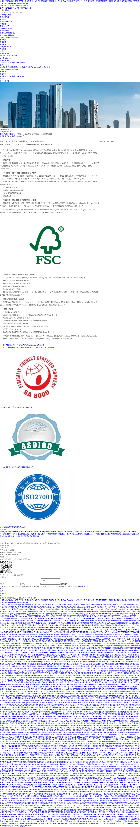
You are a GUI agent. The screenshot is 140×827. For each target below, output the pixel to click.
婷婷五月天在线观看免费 (43, 734)
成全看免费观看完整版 (68, 734)
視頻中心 (3, 51)
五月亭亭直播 (122, 632)
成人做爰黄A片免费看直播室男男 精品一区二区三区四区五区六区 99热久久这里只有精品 (105, 764)
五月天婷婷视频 (113, 677)
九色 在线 (21, 641)
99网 (137, 778)
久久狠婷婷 (12, 789)
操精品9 (77, 696)
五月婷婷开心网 (22, 739)
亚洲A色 (117, 636)
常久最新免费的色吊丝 (10, 723)
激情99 (4, 798)
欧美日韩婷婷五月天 (130, 821)
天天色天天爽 (63, 662)
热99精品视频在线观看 (21, 673)
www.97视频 (30, 734)
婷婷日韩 (23, 819)
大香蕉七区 (131, 605)
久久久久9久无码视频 (73, 787)
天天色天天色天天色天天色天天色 (29, 648)
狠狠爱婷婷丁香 (7, 826)
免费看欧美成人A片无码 (28, 712)
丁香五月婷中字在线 (53, 659)
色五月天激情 (34, 798)
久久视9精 (27, 753)
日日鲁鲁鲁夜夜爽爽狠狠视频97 (74, 798)
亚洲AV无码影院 (61, 618)
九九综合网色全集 (124, 700)
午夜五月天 (38, 801)
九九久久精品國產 (6, 671)
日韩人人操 (82, 794)
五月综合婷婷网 (63, 630)
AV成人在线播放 (105, 737)
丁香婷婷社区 (51, 764)
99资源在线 (132, 789)
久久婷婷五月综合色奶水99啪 (20, 780)
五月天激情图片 (98, 814)
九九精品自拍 (45, 778)
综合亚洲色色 (31, 696)
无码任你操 (125, 725)
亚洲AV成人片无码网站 (92, 766)
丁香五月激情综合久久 (44, 817)
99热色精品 (9, 769)
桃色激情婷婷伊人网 (49, 666)
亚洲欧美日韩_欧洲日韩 (68, 625)
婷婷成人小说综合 (125, 618)
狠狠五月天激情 (82, 737)
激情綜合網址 (123, 696)
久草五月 (126, 673)
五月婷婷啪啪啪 (46, 819)
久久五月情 (76, 691)
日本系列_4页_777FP (75, 766)
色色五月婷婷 (61, 666)
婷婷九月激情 (7, 794)
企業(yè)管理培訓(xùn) (7, 33)
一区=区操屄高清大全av (63, 794)
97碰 (90, 655)
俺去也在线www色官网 (130, 646)
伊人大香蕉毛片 (14, 716)
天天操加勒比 (50, 682)
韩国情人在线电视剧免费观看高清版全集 (38, 744)
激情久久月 (108, 796)
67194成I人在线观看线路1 (13, 634)
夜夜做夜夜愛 (91, 611)
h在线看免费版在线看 (54, 732)
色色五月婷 (56, 817)
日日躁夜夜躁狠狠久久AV (36, 616)
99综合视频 (67, 739)
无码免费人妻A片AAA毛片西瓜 (104, 817)
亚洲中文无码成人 (115, 725)
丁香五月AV (53, 623)
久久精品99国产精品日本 (125, 782)
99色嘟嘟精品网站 (123, 687)
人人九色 (51, 750)
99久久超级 (38, 618)
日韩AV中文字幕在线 (122, 664)
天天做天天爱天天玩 (75, 618)
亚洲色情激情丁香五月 (84, 803)
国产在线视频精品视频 (97, 773)
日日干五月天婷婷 (36, 755)
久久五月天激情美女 (18, 778)
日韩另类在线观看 (17, 682)
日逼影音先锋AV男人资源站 (20, 732)
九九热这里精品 (131, 709)
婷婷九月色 (48, 707)
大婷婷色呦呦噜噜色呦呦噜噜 (117, 803)
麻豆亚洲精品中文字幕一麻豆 (10, 730)
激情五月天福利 (20, 821)
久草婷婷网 (108, 675)
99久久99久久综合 (54, 605)
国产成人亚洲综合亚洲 (86, 634)
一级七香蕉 (75, 791)
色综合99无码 (99, 634)
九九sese (130, 718)
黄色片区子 (91, 609)
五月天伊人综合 (9, 821)
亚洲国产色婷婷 (101, 705)
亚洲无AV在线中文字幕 (90, 675)
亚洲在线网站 (43, 760)
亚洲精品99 (6, 817)
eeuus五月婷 (68, 689)
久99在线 (9, 691)
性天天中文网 (10, 696)
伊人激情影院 (4, 714)
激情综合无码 (76, 739)
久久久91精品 (82, 775)
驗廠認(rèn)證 (4, 31)
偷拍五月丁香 (121, 666)
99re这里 (39, 796)
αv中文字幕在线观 (58, 684)
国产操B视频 (103, 741)
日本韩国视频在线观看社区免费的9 (63, 641)
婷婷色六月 (74, 741)
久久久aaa (105, 709)
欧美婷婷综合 (119, 689)
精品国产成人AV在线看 (74, 728)
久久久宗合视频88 (127, 630)
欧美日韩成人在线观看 (27, 652)
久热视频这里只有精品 (108, 755)
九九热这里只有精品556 (56, 785)
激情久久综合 (15, 646)
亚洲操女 (38, 773)
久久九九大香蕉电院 (46, 691)
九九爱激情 (127, 814)
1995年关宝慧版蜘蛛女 (69, 611)
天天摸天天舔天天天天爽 (116, 714)
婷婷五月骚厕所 (22, 789)
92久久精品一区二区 (62, 682)
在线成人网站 (54, 741)
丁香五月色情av (104, 746)
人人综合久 (58, 821)
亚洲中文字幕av (115, 630)
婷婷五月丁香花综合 (91, 700)
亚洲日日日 (27, 769)
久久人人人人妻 (81, 821)
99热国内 (41, 748)
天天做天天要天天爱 (101, 748)
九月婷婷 (72, 771)
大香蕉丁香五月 (52, 746)
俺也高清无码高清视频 (44, 703)
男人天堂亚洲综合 (115, 646)
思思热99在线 (80, 614)
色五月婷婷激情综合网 (23, 625)
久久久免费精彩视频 (22, 668)
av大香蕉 (64, 632)
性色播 (121, 807)
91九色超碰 (105, 698)
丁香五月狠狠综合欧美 (66, 636)
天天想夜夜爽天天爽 (73, 650)
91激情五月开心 (47, 709)
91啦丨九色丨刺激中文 (93, 666)
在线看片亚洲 (93, 682)
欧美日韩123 (70, 666)
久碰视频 (8, 664)
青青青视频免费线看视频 (8, 734)
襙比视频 (96, 725)
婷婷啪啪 (136, 780)
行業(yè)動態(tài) (5, 46)
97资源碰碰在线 (36, 700)
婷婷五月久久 (71, 807)
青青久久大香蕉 (98, 744)
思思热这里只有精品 (117, 716)
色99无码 (92, 632)
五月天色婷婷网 (127, 746)
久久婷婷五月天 (129, 775)
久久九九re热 (63, 771)
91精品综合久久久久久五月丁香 (36, 716)
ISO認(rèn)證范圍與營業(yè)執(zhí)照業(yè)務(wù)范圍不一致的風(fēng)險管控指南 (28, 531)
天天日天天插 (29, 801)
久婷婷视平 (134, 725)
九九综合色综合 (22, 677)
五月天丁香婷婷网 (31, 611)
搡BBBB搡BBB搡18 (39, 769)
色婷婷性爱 (62, 803)
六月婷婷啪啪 (123, 789)
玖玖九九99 (51, 814)
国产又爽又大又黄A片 (111, 805)
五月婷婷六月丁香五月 (57, 787)
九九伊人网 (126, 798)
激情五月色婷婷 (32, 748)
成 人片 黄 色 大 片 (121, 732)
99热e (131, 636)
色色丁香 (85, 655)
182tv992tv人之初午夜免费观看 (109, 753)
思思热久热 (64, 817)
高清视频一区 (110, 780)
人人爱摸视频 (106, 785)
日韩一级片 (112, 641)
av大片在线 (116, 801)
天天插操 (39, 687)
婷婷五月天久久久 (118, 616)
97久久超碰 (15, 709)
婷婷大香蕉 (116, 652)
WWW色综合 (82, 668)
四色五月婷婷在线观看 (98, 605)
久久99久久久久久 (27, 725)
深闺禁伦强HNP (33, 691)
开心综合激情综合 (102, 671)
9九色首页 (112, 798)
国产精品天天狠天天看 (124, 748)
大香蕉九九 (74, 634)
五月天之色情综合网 (32, 737)
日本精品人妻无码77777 (38, 673)
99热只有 (134, 648)
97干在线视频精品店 (86, 725)
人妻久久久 (117, 655)
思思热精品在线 (74, 652)
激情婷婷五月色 (21, 696)
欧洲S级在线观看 (12, 760)
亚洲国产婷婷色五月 (58, 650)
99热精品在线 (29, 682)
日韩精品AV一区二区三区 (65, 764)
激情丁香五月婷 (53, 810)
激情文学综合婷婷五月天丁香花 (93, 689)
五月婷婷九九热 (5, 611)
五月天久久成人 (123, 773)
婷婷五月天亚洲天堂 (48, 805)
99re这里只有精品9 (130, 639)
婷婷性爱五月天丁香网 (14, 639)
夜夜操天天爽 (53, 803)
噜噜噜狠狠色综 (110, 712)
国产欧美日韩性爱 (80, 609)
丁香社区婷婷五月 (84, 746)
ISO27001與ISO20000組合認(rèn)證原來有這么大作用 (62, 534)
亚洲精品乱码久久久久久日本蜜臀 (48, 664)
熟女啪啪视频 (112, 700)
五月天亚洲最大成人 (113, 757)
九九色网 (10, 748)
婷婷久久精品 (49, 627)
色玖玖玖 (98, 646)
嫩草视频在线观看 (45, 737)
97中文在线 (11, 625)
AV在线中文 (57, 744)
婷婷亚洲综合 (74, 616)
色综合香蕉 (60, 696)
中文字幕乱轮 (34, 732)
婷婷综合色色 (32, 677)
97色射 (32, 655)
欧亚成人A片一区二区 (17, 684)
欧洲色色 (3, 782)
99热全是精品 (17, 814)
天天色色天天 (111, 623)
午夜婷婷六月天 (28, 618)
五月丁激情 (21, 734)
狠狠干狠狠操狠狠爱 (58, 812)
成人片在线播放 (115, 746)
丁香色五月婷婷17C (109, 659)
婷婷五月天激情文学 (51, 757)
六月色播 (119, 814)
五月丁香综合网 (10, 741)
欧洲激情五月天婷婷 (95, 662)
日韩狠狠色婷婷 (133, 732)
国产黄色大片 (60, 805)
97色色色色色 (80, 657)
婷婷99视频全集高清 (103, 771)
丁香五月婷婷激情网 (83, 810)
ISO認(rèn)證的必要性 (63, 531)
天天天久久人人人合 (130, 625)
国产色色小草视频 (105, 652)
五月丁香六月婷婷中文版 (103, 801)
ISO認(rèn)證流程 (77, 531)
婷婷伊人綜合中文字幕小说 (67, 623)
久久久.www (98, 659)
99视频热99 (26, 634)
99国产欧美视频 (102, 627)
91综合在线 (6, 666)
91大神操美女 (21, 741)
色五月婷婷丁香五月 (111, 696)
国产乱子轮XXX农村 (118, 812)
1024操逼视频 (11, 614)
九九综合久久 (120, 823)
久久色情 (31, 689)
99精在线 (78, 755)
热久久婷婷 (15, 652)
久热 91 (45, 755)
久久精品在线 (87, 744)
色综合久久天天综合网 (60, 766)
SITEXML (14, 56)
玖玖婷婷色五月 (76, 744)
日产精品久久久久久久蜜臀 (112, 703)
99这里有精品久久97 (122, 684)
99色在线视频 (50, 794)
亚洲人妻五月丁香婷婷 (50, 636)
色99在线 (130, 723)
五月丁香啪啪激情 (25, 746)
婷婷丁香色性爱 (7, 609)
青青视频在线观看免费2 (28, 607)
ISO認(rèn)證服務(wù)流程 (9, 37)
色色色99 (120, 755)
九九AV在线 (56, 607)
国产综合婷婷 (105, 620)
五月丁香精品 (30, 687)
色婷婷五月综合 (66, 775)
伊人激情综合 (38, 671)
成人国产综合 (103, 641)
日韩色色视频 (33, 791)
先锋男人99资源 (93, 789)
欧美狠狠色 (69, 684)
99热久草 (69, 655)
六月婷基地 (80, 705)
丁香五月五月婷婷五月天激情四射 (98, 639)
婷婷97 (87, 716)
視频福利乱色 (81, 819)
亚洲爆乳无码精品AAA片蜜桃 (22, 630)
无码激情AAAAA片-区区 (120, 693)
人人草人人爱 (57, 796)
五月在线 (31, 773)
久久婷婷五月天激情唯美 (97, 780)
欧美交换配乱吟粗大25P (129, 794)
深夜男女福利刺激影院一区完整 (66, 814)
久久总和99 (80, 700)
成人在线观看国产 (36, 668)
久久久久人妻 (101, 623)
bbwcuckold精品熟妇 (114, 769)
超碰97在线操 (36, 666)
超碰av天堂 (76, 698)
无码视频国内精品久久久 (60, 705)
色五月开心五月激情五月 (16, 766)
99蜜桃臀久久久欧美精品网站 (38, 803)
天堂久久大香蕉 (55, 632)
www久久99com (93, 821)
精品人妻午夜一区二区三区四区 (120, 810)
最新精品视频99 (125, 691)
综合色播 (58, 643)
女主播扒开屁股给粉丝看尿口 (30, 657)
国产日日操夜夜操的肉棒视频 (102, 655)
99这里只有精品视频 (102, 798)
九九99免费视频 (132, 641)
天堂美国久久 (21, 812)
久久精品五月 (121, 778)
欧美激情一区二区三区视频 (73, 760)
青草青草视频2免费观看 (118, 791)
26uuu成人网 (125, 753)
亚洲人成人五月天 (92, 741)
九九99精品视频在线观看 (62, 782)
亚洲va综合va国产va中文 (93, 677)
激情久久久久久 (15, 655)
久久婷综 (123, 718)
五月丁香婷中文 (42, 730)
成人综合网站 (98, 696)
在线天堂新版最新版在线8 (122, 796)
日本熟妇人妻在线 (6, 605)
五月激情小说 (96, 709)
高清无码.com (116, 737)
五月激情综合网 (16, 791)
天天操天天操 (73, 778)
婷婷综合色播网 (60, 750)
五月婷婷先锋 (83, 789)
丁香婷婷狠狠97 (114, 671)
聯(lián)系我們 (5, 53)
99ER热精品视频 (117, 614)
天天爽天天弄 (113, 766)
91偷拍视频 (126, 760)
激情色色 (124, 757)
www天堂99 (18, 618)
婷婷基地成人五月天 (75, 675)
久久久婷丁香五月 (103, 775)
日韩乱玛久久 (14, 773)
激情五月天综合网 (11, 641)
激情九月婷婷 (132, 757)
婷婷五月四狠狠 (72, 750)
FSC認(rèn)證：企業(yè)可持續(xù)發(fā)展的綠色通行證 (25, 345)
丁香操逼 (109, 773)
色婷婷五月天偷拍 (76, 664)
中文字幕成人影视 (102, 668)
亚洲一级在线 (126, 737)
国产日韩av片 (113, 734)
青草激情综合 (108, 636)
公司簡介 (3, 19)
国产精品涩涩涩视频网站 (15, 627)
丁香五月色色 (80, 817)
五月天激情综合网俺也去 (60, 737)
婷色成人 (72, 817)
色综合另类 (47, 807)
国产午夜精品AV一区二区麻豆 (110, 750)
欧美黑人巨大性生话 (33, 819)
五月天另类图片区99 (92, 693)
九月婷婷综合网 (39, 794)
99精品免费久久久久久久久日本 (119, 741)
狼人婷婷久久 (46, 773)
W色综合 (131, 655)
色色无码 (23, 757)
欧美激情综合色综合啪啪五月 (88, 778)
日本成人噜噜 (72, 773)
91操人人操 (14, 616)
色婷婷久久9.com (69, 614)
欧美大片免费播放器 (92, 657)
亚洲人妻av (77, 655)
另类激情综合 (86, 755)
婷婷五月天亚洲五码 (116, 668)
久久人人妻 (113, 632)
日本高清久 (29, 632)
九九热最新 (24, 605)
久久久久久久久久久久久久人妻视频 (75, 796)
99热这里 (16, 712)
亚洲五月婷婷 (4, 805)
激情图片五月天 (43, 721)
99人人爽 (108, 607)
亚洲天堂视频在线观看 (125, 698)
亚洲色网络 (37, 643)
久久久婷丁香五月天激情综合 (29, 650)
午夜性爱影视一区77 (34, 741)
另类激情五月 (133, 693)
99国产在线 (52, 716)
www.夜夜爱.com (33, 714)
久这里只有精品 (124, 677)
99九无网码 (120, 817)
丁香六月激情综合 (14, 725)
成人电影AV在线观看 (36, 707)
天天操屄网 (134, 741)
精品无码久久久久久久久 (58, 675)
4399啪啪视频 (60, 627)
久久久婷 (129, 666)
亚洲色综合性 (61, 762)
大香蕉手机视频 (65, 748)
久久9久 (73, 730)
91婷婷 (114, 773)
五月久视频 (6, 732)
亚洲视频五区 (90, 723)
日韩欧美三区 (66, 744)
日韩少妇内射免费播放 (45, 677)
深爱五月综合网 (108, 732)
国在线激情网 (121, 623)
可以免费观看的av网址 (41, 632)
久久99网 (29, 680)
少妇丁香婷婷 (110, 823)
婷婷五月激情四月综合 (50, 789)
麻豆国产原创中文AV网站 (22, 826)
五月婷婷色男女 (10, 785)
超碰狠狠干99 (37, 807)
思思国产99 (32, 762)
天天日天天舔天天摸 (84, 673)
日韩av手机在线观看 (67, 755)
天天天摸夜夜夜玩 (83, 625)
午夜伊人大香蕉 (83, 785)
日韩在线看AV (48, 728)
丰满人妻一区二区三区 (101, 760)
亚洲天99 (34, 721)
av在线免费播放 (49, 634)
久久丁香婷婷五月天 (83, 605)
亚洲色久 (82, 741)
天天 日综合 (131, 778)
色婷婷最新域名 (94, 737)
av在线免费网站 (69, 700)
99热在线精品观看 (33, 812)
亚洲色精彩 (12, 812)
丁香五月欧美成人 (35, 771)
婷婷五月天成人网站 (62, 634)
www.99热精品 (52, 725)
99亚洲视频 (81, 734)
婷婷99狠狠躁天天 (96, 625)
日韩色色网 (20, 632)
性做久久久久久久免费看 (18, 714)
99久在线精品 (24, 798)
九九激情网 (39, 652)
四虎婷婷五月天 (69, 723)
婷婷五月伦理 (30, 684)
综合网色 (115, 789)
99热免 (90, 659)
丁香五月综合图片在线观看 (17, 810)
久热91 (2, 744)
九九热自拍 (9, 803)
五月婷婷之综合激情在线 (67, 810)
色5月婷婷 (65, 616)
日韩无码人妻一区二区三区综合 (127, 712)
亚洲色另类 (131, 643)
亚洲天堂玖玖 (69, 696)
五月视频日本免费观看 (16, 801)
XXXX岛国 (9, 618)
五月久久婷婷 (9, 643)
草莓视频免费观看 (71, 785)
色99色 (104, 677)
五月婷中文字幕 (45, 650)
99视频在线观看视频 (127, 671)
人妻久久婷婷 (64, 730)
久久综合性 (103, 821)
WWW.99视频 (124, 657)
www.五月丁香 (13, 796)
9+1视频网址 (109, 673)
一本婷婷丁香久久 (83, 769)
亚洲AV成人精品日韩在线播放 (32, 609)
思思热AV (80, 712)
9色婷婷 (80, 687)
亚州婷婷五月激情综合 (14, 623)
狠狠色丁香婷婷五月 (68, 605)
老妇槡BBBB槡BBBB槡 (109, 648)
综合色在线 (26, 639)
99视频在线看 (58, 671)
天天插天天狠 (84, 632)
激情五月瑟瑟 (104, 657)
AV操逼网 (94, 746)
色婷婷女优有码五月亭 (96, 796)
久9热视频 (93, 623)
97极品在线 (56, 639)
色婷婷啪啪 (112, 748)
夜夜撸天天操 (129, 817)
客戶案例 (3, 40)
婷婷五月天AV (54, 721)
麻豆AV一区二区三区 (20, 691)
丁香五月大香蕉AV (91, 753)
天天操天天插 (49, 718)
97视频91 (13, 659)
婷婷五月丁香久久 (112, 807)
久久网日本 (43, 714)
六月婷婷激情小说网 (33, 778)
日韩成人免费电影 (60, 680)
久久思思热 (70, 609)
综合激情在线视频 (97, 680)
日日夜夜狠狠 (25, 721)
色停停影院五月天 (107, 723)
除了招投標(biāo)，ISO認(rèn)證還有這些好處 (96, 534)
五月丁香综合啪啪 (70, 673)
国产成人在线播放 (87, 696)
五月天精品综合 (75, 682)
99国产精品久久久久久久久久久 (14, 705)
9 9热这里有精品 (81, 662)
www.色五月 (27, 620)
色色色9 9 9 (6, 721)
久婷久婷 (85, 682)
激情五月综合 (85, 691)
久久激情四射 (127, 668)
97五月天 (16, 605)
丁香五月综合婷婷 (30, 764)
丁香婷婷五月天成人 (89, 707)
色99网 (44, 746)
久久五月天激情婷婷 (45, 614)
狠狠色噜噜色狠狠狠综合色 (42, 630)
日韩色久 (128, 650)
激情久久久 (24, 730)
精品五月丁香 (127, 787)
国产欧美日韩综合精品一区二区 (95, 643)
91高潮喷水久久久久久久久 (78, 630)
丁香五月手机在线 (65, 698)
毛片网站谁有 (4, 773)
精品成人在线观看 (82, 730)
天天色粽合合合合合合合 (112, 744)
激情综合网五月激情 (24, 659)
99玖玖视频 (29, 728)
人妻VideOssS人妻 (17, 611)
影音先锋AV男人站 (88, 646)
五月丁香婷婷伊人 (42, 623)
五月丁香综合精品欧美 (129, 662)
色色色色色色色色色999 (102, 614)
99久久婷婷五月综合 (64, 791)
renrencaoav (22, 616)
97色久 (2, 691)
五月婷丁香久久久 (60, 728)
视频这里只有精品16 (103, 791)
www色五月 (96, 755)
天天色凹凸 (106, 812)
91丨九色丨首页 (33, 775)
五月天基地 (12, 677)
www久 (74, 775)
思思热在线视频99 (101, 687)
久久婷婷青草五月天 (90, 728)
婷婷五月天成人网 (95, 785)
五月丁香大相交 (71, 805)
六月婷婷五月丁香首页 (129, 785)
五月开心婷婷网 (127, 769)
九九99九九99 (89, 703)
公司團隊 (3, 24)
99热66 (2, 696)
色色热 (8, 744)
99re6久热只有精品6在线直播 (23, 671)
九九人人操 (122, 734)
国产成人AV (25, 655)
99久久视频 (60, 700)
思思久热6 (105, 716)
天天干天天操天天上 (132, 689)
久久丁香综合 (134, 762)
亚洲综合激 (9, 675)
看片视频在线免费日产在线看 (68, 725)
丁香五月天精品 (72, 680)
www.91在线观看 (121, 819)
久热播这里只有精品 (128, 705)
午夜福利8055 (118, 821)
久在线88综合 (31, 821)
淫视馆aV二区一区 (48, 643)
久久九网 (90, 819)
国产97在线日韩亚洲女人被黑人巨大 (22, 787)
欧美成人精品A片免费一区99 (101, 616)
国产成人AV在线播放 (117, 775)
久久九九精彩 (66, 732)
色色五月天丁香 (89, 687)
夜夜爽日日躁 (108, 609)
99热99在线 (135, 691)
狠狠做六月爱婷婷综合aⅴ (85, 607)
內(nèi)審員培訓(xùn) (7, 35)
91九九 (22, 716)
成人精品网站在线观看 (43, 641)
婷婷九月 (57, 611)
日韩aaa (53, 646)
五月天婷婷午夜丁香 (59, 620)
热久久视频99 (104, 630)
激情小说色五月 (12, 782)
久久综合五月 (99, 607)
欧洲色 (16, 607)
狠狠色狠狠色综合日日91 (130, 728)
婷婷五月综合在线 (90, 627)
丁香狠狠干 (113, 698)
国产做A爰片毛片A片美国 (45, 821)
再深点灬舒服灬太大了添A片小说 (97, 734)
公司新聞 (3, 44)
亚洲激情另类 (47, 723)
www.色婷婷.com (45, 798)
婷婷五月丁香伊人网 (55, 714)
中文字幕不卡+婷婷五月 (15, 764)
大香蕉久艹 (92, 775)
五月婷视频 (100, 684)
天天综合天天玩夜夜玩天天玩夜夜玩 (56, 652)
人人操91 (108, 707)
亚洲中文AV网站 (54, 755)
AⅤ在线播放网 (102, 611)
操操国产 (87, 732)
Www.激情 (72, 821)
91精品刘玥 (91, 671)
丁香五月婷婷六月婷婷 (59, 807)
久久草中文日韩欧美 (19, 664)
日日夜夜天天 (103, 682)
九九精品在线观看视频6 (13, 698)
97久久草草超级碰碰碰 (68, 659)
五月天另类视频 (134, 609)
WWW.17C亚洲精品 (82, 641)
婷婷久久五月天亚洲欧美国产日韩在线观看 (123, 682)
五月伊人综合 (71, 712)
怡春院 (82, 716)
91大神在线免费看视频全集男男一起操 (49, 739)
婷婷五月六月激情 (10, 750)
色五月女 (136, 668)
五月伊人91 (54, 771)
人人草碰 (43, 732)
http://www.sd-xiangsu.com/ (17, 689)
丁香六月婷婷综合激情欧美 (84, 636)
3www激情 (106, 762)
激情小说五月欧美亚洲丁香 (91, 648)
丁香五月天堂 (37, 636)
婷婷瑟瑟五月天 (84, 823)
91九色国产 (37, 805)
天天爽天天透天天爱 (115, 611)
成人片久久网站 (57, 798)
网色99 (111, 664)
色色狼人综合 (53, 698)
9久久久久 (102, 730)
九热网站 (106, 625)
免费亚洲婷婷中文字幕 (100, 787)
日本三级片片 (119, 739)
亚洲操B (124, 655)
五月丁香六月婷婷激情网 (116, 650)
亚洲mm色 (31, 739)
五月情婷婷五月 (110, 814)
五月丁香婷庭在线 (10, 632)
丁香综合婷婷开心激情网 (55, 673)
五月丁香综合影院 (49, 700)
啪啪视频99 (90, 817)
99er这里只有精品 (43, 675)
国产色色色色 (109, 684)
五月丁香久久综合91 (106, 794)
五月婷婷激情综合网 (38, 659)
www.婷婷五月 (45, 657)
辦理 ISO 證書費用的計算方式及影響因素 (25, 536)
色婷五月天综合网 (49, 618)
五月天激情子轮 (12, 648)
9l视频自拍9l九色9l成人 (58, 712)
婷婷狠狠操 (94, 641)
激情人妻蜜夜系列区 (125, 680)
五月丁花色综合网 (99, 757)
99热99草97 (84, 698)
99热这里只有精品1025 (43, 684)
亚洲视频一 (47, 705)
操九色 (119, 798)
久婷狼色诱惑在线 (98, 712)
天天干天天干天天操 (59, 819)
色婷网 (9, 775)
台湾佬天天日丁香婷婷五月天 (85, 771)
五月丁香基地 (51, 762)
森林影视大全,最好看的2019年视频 (12, 728)
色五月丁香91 (33, 605)
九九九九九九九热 (19, 687)
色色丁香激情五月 (120, 723)
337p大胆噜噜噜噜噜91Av (47, 791)
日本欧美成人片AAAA (130, 611)
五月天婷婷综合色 (89, 664)
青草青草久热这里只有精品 (63, 691)
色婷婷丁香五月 (72, 789)
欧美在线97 (26, 700)
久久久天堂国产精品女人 (29, 646)
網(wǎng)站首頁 (5, 15)
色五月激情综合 (77, 732)
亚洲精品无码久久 (27, 643)
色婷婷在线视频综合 (12, 657)
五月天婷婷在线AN (116, 625)
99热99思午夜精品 (10, 718)
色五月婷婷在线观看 (100, 650)
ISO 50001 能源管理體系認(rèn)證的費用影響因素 (27, 534)
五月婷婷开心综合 (123, 659)
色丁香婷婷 (75, 748)
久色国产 (98, 762)
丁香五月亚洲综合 (23, 755)
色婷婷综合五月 (27, 698)
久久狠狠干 (21, 680)
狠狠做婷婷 (98, 703)
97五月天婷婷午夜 (117, 639)
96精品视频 (104, 725)
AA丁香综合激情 (82, 807)
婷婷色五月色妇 (21, 703)
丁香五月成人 (71, 769)
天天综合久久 (64, 721)
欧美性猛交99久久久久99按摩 (41, 753)
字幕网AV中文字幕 (102, 632)
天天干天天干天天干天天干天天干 (75, 671)
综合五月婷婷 (59, 693)
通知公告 (21, 136)
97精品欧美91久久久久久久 (116, 730)
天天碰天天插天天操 (49, 648)
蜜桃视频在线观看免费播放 (111, 662)
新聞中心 (3, 74)
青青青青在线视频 (76, 707)
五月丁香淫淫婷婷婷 (86, 748)
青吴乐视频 (99, 805)
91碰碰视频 (21, 718)
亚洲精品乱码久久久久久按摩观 (54, 655)
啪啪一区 (125, 609)
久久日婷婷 (128, 675)
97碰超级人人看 (83, 773)
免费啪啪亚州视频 (124, 648)
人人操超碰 (56, 734)
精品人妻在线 (18, 769)
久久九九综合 (71, 803)
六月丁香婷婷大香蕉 (116, 787)
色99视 (25, 791)
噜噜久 (87, 620)
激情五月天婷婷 (36, 639)
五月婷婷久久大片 (93, 750)
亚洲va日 (126, 614)
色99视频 (105, 646)
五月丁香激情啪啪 (98, 673)
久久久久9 (62, 789)
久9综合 (92, 791)
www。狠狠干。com (80, 684)
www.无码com (23, 760)
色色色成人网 (80, 666)
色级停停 (16, 757)
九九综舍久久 (9, 668)
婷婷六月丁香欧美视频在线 (83, 757)
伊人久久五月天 (76, 648)
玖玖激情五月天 (10, 739)
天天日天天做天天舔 (20, 803)
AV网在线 (29, 718)
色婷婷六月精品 (96, 810)
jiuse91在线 (90, 798)
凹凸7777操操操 (85, 616)
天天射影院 (46, 771)
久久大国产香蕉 (129, 807)
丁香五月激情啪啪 (10, 755)
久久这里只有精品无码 (50, 668)
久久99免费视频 (13, 650)
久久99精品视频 (70, 627)
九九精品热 (99, 618)
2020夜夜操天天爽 (8, 703)
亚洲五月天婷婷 (43, 646)
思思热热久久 (37, 728)
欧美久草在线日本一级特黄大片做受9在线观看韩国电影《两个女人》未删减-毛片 (91, 718)
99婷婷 (54, 630)
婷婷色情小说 (31, 664)
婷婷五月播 (81, 693)
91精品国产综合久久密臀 (113, 634)
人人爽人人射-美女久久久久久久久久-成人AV (32, 750)
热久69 (92, 769)
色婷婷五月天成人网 (81, 714)
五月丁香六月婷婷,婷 (42, 787)
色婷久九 (105, 810)
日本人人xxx (124, 762)
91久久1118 (8, 687)
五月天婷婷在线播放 (17, 737)
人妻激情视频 (15, 666)
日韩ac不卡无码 (90, 705)
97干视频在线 (65, 664)
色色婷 (71, 714)
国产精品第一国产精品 (26, 723)
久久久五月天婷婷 (84, 680)
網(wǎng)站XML (83, 586)
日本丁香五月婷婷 (86, 650)
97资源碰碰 (38, 723)
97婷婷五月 (35, 625)
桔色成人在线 (11, 680)
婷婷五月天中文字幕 (85, 812)
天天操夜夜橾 (48, 671)
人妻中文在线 (116, 721)
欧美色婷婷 (129, 739)
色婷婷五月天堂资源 (109, 666)
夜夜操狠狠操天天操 (63, 648)
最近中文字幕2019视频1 (35, 757)
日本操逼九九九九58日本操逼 (34, 627)
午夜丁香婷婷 (80, 723)
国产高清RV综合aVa (98, 823)
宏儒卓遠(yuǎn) (5, 17)
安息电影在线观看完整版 (97, 782)
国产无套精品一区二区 (78, 639)
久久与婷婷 (124, 636)
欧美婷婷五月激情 (114, 705)
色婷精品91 (73, 721)
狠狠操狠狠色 (53, 662)
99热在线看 (24, 773)
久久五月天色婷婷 (59, 709)
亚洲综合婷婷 (109, 689)
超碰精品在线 (41, 696)
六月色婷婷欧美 (132, 734)
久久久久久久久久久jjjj (68, 607)
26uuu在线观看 (26, 666)
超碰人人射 (80, 801)
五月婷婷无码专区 (83, 623)
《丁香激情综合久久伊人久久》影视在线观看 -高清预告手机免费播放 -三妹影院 (27, 693)
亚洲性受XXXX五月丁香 (127, 805)
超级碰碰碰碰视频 (23, 614)
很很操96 (117, 794)
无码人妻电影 (93, 730)
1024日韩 (78, 646)
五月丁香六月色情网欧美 (34, 766)
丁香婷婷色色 (47, 639)
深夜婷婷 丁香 (32, 810)
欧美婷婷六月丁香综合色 (23, 807)
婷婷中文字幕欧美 (43, 712)
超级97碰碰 (92, 684)
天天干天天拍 (81, 611)
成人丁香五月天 (26, 636)
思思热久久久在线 (59, 609)
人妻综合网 (73, 687)
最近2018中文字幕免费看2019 (17, 762)
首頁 (1, 134)
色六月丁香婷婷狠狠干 (59, 773)
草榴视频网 (39, 655)
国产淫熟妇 (47, 607)
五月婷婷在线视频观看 (20, 707)
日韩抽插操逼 (114, 657)
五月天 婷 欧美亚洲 (21, 771)
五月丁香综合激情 (72, 812)
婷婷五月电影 (17, 794)
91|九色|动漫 (82, 750)
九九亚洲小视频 (125, 652)
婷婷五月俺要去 (36, 780)
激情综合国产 (51, 696)
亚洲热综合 (46, 687)
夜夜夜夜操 (17, 609)
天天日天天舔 (86, 709)
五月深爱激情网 (45, 812)
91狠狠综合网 (44, 775)
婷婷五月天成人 (93, 630)
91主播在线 (100, 609)
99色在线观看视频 (17, 744)
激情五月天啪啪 (78, 703)
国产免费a (117, 609)
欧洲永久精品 (47, 796)
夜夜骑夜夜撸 (115, 762)
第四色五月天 (89, 801)
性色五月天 (58, 616)
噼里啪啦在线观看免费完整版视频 (25, 675)
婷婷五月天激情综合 (52, 748)
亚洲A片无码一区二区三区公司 (104, 819)
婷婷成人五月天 (27, 794)
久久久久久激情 (133, 803)
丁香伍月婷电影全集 (14, 636)
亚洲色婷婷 (135, 744)
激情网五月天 (42, 810)
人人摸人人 (60, 646)
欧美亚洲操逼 (31, 703)
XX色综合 (73, 737)
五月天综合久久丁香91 (117, 709)
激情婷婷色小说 (116, 620)
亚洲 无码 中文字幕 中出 (103, 721)
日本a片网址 (97, 812)
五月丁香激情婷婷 (104, 728)
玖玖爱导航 (101, 707)
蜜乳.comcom (74, 716)
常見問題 (3, 49)
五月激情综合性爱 (88, 618)
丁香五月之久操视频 (100, 803)
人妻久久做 (49, 616)
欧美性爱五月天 (16, 700)
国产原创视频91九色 (40, 785)
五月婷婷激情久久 (29, 623)
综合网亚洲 (88, 712)
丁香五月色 (33, 730)
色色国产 (45, 662)
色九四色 (73, 705)
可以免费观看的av (16, 620)
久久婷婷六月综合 (96, 732)
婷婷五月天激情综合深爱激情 (85, 762)
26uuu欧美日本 (39, 682)
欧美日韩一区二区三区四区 (9, 746)
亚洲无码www (27, 805)
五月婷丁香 (114, 618)
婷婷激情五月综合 (8, 771)
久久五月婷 (118, 673)
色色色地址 (34, 614)
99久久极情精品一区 (129, 707)
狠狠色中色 (45, 741)
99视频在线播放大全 (49, 780)
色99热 (74, 794)
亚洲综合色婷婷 (54, 730)
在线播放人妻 (116, 785)
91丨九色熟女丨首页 (20, 662)
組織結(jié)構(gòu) (6, 21)
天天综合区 (37, 709)
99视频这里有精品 (37, 634)
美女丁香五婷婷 (73, 632)
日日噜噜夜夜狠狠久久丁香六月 (73, 643)
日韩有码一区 (115, 771)
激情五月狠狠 (58, 689)
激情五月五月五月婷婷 (45, 611)
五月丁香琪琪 (85, 652)
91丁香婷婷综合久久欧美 (79, 782)
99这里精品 (47, 766)
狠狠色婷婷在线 (38, 718)
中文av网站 (11, 807)
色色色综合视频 (69, 657)
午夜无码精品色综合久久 (120, 607)
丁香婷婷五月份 (105, 693)
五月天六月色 (67, 703)
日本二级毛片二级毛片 (56, 760)
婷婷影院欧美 (77, 689)
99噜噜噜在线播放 (26, 709)
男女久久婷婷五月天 (61, 677)
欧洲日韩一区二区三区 (18, 817)
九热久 (110, 821)
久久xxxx (10, 753)
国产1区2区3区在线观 (41, 698)
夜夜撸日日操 (69, 646)
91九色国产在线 (101, 769)
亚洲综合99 (91, 668)
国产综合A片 (33, 760)
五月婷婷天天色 (86, 787)
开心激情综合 (130, 714)
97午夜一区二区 (58, 723)
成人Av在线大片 (13, 798)
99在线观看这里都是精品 (86, 805)
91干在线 (72, 662)
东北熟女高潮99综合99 (124, 780)
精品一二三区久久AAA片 (107, 778)
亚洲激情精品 (57, 614)
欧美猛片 (80, 627)
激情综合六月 (36, 746)
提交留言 (64, 584)
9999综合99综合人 (63, 716)
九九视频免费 (71, 819)
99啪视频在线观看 (57, 657)
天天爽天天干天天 (127, 801)
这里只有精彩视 (109, 739)
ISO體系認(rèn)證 (6, 28)
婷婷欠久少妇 (59, 718)
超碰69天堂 (89, 614)
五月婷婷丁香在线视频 (73, 709)
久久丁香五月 (111, 782)
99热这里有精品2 (70, 693)
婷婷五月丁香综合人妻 (45, 782)
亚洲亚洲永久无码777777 (59, 687)
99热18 (56, 625)
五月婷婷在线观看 (92, 794)
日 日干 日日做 (65, 741)
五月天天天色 (65, 639)
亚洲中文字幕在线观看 (66, 757)
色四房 (98, 723)
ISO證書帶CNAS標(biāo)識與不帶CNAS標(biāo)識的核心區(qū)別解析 (30, 347)
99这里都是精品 (105, 789)
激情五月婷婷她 (95, 620)
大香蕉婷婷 (54, 778)
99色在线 (107, 618)
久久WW (40, 607)
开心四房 (66, 714)
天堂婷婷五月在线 (102, 664)
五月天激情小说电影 (34, 662)
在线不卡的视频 (94, 698)
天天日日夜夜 (74, 823)
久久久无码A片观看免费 (111, 691)
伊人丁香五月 (43, 605)
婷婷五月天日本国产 (111, 680)
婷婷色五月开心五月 (47, 625)
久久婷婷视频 (88, 760)
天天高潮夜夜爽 (82, 659)
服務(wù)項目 (4, 26)
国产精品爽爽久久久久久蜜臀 (116, 605)
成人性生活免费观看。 (76, 677)
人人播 (65, 821)
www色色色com (96, 691)
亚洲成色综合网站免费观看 (98, 714)
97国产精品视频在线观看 (34, 705)
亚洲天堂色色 (98, 636)
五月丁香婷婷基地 (115, 760)
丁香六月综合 (47, 609)
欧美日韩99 (6, 646)
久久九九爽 (112, 687)
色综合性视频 (15, 721)
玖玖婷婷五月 (121, 641)
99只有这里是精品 (125, 766)
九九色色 (3, 764)
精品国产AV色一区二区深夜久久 (92, 739)
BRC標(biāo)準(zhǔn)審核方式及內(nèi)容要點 (99, 531)
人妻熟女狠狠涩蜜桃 (35, 789)
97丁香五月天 (67, 753)
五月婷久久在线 (118, 675)
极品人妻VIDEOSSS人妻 (75, 620)
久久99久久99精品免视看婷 (27, 782)
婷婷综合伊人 (30, 641)
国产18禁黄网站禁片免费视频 (116, 643)
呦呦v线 (101, 675)
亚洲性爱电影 (63, 778)
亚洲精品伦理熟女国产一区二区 (67, 780)
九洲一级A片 (31, 817)
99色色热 (92, 807)
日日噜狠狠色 (126, 744)
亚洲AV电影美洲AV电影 (86, 721)
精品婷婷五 (104, 766)
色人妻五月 (36, 680)
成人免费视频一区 (47, 680)
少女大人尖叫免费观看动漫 (67, 801)
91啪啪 (132, 614)
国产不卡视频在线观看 (85, 814)
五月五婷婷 (70, 762)
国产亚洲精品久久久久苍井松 (56, 769)
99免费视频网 (57, 753)
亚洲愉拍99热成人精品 (24, 785)
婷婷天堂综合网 (115, 728)
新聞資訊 (3, 42)
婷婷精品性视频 (133, 819)
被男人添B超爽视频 (129, 620)
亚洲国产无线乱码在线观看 (68, 668)
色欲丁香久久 (117, 707)
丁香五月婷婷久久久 (50, 801)
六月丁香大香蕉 (96, 716)
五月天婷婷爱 (84, 791)
